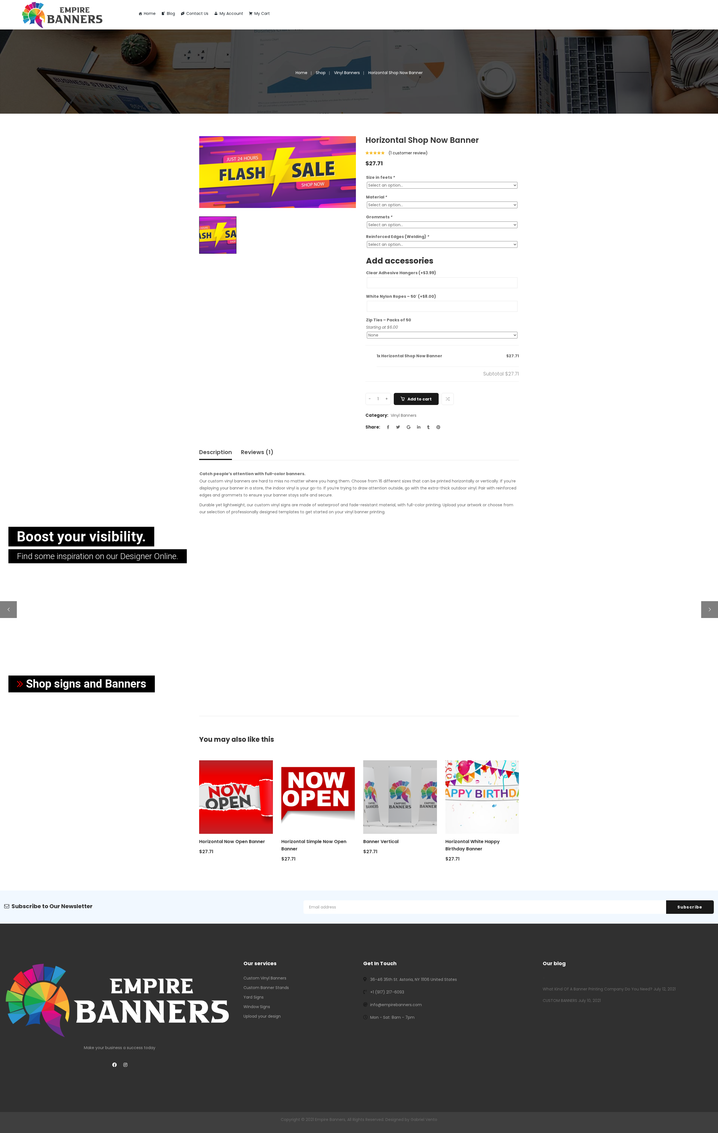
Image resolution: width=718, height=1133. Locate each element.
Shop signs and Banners (84, 683)
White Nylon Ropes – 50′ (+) (401, 296)
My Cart (262, 13)
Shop (321, 72)
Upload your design (262, 1016)
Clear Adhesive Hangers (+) (401, 273)
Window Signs (256, 1007)
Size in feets (380, 177)
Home (150, 13)
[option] (277, 172)
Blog (171, 13)
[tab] (217, 453)
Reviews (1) (257, 452)
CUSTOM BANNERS (560, 1000)
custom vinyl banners (229, 481)
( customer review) (408, 153)
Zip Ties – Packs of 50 (388, 320)
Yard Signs (253, 997)
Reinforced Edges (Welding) (397, 236)
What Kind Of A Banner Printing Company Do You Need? (597, 989)
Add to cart (420, 399)
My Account (231, 13)
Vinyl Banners (347, 72)
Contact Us (197, 13)
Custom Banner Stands (266, 987)
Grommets (379, 217)
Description (215, 452)
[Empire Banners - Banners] (63, 14)
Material (376, 197)
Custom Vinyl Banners (264, 978)
